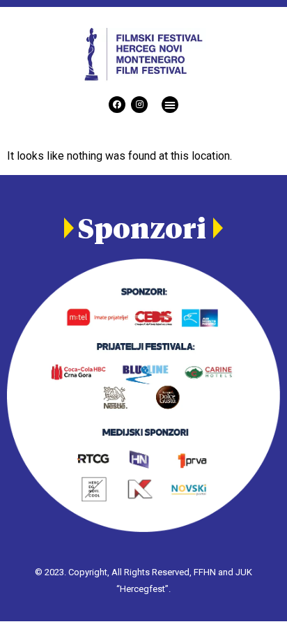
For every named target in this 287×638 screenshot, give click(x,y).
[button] (170, 104)
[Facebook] (117, 104)
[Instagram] (139, 104)
